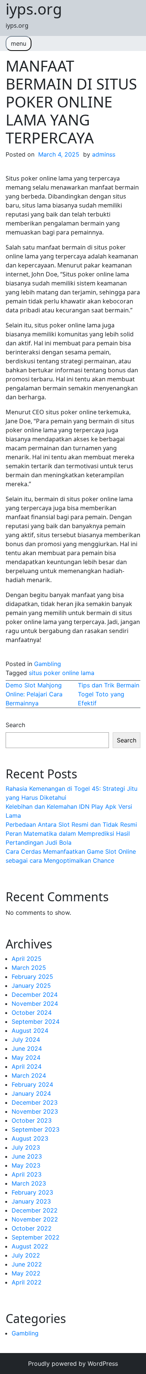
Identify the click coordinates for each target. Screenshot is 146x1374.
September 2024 (36, 1021)
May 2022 (26, 1273)
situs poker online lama (61, 673)
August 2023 (30, 1138)
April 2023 (27, 1174)
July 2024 (26, 1039)
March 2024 (29, 1075)
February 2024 (32, 1084)
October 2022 (32, 1228)
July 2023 (26, 1147)
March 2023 (29, 1183)
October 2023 (32, 1120)
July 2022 (26, 1255)
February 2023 (32, 1192)
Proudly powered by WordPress (73, 1363)
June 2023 (27, 1156)
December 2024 (35, 994)
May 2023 (26, 1165)
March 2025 (29, 967)
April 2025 (27, 958)
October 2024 (32, 1012)
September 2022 (36, 1237)
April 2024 (27, 1066)
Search (15, 725)
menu (18, 43)
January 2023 (31, 1201)
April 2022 (27, 1282)
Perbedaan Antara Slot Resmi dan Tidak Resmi (71, 824)
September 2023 (36, 1129)
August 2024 (30, 1030)
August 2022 (30, 1246)
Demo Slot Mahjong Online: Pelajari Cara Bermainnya (34, 694)
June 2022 (27, 1264)
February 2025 (32, 976)
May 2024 (26, 1057)
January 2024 (31, 1093)
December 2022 (35, 1210)
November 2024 (35, 1003)
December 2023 (35, 1102)
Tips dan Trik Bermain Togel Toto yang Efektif (108, 694)
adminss (103, 154)
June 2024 (27, 1048)
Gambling (47, 664)
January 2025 (31, 985)
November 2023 (35, 1111)
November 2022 (35, 1219)
